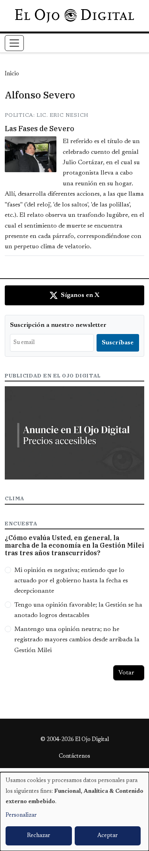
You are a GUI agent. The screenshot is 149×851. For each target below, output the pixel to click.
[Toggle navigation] (14, 43)
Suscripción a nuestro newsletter (58, 325)
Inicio (12, 74)
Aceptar (107, 836)
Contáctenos (74, 756)
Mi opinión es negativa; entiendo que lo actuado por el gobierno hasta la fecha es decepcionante (71, 581)
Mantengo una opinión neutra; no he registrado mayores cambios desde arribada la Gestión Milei (76, 640)
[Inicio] (74, 15)
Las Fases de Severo (39, 128)
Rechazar (38, 836)
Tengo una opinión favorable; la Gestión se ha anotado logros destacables (78, 610)
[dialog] (74, 811)
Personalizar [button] (21, 815)
